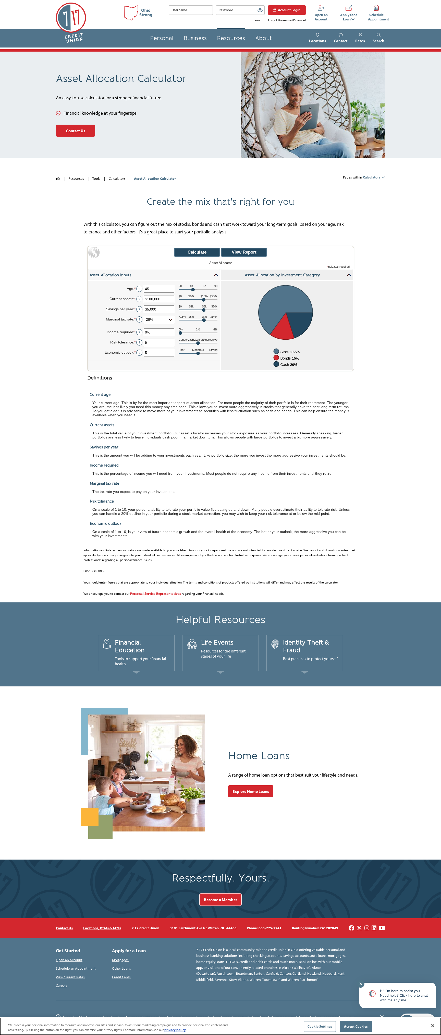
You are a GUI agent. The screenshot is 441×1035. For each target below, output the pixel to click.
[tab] (136, 653)
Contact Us (75, 130)
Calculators (117, 178)
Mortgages (120, 960)
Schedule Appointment (376, 17)
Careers (61, 985)
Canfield (272, 973)
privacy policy (175, 1030)
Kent (341, 973)
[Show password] (260, 10)
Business (195, 38)
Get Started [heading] (68, 951)
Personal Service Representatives (155, 593)
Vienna (243, 979)
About (263, 38)
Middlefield (204, 979)
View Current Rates (70, 977)
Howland (314, 973)
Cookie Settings (320, 1026)
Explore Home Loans (250, 791)
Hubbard (329, 973)
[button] (378, 38)
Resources (231, 38)
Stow (233, 979)
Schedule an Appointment (76, 968)
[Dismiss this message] (381, 1017)
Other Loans (121, 968)
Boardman (244, 973)
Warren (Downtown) (265, 979)
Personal (161, 38)
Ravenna (221, 979)
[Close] (432, 1025)
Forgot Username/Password (287, 20)
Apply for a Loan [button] (348, 17)
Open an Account (321, 17)
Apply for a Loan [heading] (129, 951)
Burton (259, 973)
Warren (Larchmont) (303, 979)
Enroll (257, 20)
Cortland (299, 973)
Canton (285, 973)
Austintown (226, 973)
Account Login (289, 10)
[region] (220, 1026)
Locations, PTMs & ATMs (102, 928)
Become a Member (220, 899)
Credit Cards (121, 977)
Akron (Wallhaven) (296, 967)
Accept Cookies (356, 1026)
